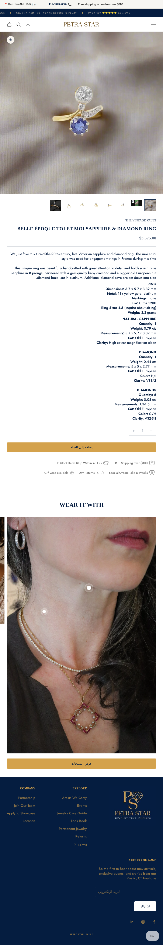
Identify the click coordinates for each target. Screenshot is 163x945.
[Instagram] (143, 922)
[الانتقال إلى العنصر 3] (123, 205)
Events (82, 805)
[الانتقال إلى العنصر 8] (55, 205)
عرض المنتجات (81, 763)
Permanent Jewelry (73, 828)
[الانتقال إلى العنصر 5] (96, 205)
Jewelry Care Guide (72, 813)
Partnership (26, 797)
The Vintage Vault (140, 220)
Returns (81, 836)
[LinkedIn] (132, 922)
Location (29, 820)
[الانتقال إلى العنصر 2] (137, 202)
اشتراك (145, 906)
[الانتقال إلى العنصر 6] (82, 205)
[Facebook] (154, 922)
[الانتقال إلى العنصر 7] (69, 205)
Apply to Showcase (21, 813)
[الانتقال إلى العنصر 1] (150, 205)
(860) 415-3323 (58, 4)
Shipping (80, 844)
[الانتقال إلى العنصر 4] (109, 205)
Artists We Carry (74, 797)
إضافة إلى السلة (81, 447)
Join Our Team (24, 805)
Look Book (79, 820)
